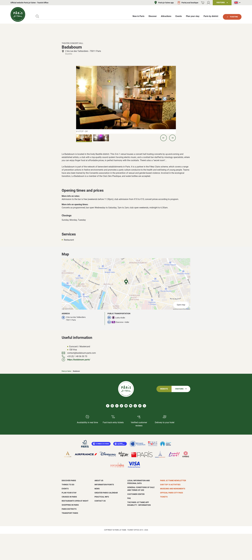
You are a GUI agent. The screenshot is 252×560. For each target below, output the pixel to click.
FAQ (129, 498)
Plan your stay (69, 493)
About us (98, 480)
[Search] (37, 16)
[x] (144, 405)
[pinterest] (126, 405)
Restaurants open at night (75, 501)
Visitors (179, 389)
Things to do (68, 485)
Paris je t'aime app (166, 3)
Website (164, 389)
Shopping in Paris (70, 505)
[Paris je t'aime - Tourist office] (17, 14)
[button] (163, 137)
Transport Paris (70, 513)
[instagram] (112, 405)
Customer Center (136, 494)
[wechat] (130, 405)
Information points (104, 485)
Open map (181, 305)
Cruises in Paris (69, 497)
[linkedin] (117, 405)
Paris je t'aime (66, 371)
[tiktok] (121, 405)
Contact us (100, 501)
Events (65, 489)
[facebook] (107, 405)
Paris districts (69, 509)
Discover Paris (69, 480)
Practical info (101, 497)
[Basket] (202, 2)
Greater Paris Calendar (106, 493)
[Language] (238, 2)
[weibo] (139, 405)
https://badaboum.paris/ (78, 359)
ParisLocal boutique (190, 3)
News (97, 489)
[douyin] (135, 405)
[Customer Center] (208, 2)
